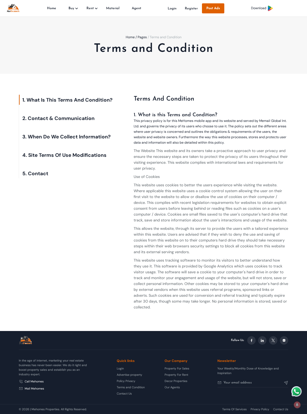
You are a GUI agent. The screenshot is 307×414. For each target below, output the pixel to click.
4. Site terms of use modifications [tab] (64, 155)
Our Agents (172, 387)
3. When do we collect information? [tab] (66, 136)
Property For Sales (177, 368)
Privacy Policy (260, 409)
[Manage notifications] (297, 404)
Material (112, 8)
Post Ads (213, 8)
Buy (71, 8)
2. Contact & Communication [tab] (58, 118)
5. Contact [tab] (35, 173)
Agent (136, 8)
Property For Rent (176, 375)
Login (172, 8)
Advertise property (129, 375)
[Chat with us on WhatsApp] (296, 391)
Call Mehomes (34, 381)
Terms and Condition (131, 387)
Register (191, 8)
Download (259, 8)
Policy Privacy (126, 381)
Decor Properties (176, 381)
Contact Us (124, 393)
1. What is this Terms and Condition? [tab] (67, 100)
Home (51, 8)
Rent (90, 8)
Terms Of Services (234, 409)
